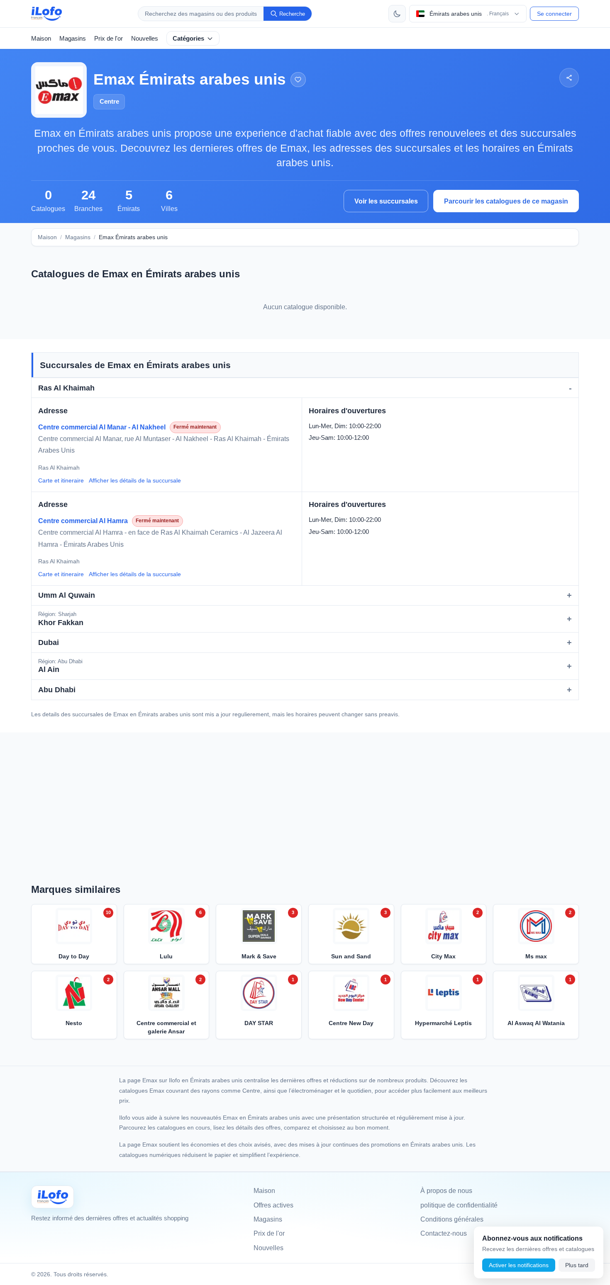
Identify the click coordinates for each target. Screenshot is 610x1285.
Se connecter (554, 13)
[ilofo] (46, 14)
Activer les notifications (519, 1265)
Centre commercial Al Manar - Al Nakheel (102, 427)
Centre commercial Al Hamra (83, 520)
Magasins (72, 38)
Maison (41, 38)
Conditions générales (451, 1219)
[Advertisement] (305, 800)
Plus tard (576, 1265)
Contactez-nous (443, 1233)
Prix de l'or (108, 38)
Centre (109, 101)
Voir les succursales (386, 201)
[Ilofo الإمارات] (52, 1197)
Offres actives (273, 1205)
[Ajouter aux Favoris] (298, 79)
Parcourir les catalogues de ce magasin (506, 201)
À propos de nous (446, 1190)
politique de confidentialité (459, 1205)
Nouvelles (144, 38)
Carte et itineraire (61, 480)
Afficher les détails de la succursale (135, 480)
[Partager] (569, 77)
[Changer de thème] (397, 13)
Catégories (188, 38)
